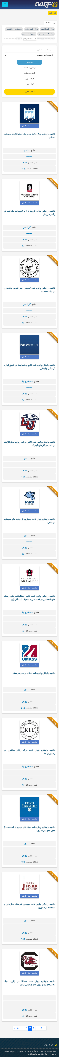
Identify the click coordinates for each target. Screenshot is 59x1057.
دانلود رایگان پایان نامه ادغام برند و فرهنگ (34, 673)
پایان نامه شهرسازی (46, 34)
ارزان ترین (29, 78)
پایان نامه (52, 13)
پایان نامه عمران (28, 34)
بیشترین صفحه (29, 67)
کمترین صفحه (29, 73)
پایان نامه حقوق (31, 29)
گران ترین (30, 84)
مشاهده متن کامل (29, 126)
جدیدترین (30, 62)
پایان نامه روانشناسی (14, 29)
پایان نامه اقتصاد (47, 29)
